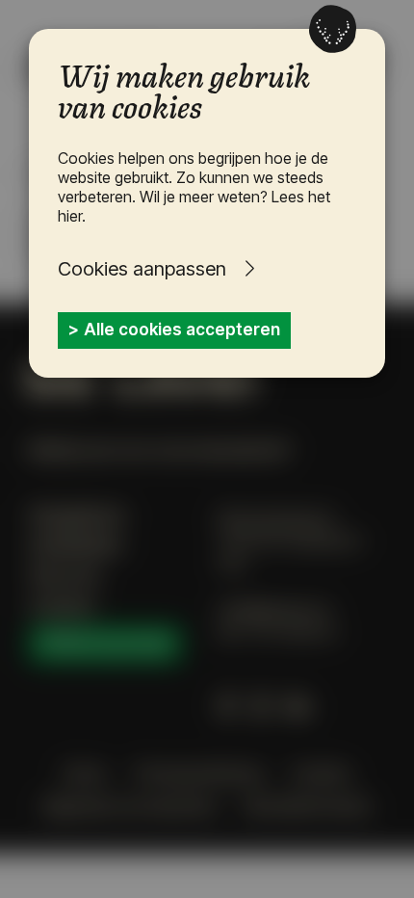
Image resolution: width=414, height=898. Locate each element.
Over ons (64, 575)
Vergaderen (77, 515)
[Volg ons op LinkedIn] (298, 707)
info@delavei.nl (274, 610)
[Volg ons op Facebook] (226, 707)
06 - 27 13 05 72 (278, 633)
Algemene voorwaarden (130, 806)
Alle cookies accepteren (182, 329)
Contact (61, 606)
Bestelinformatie (308, 806)
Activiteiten (75, 545)
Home (85, 773)
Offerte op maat (104, 643)
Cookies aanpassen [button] (142, 268)
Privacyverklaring (198, 773)
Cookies (321, 773)
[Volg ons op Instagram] (260, 707)
